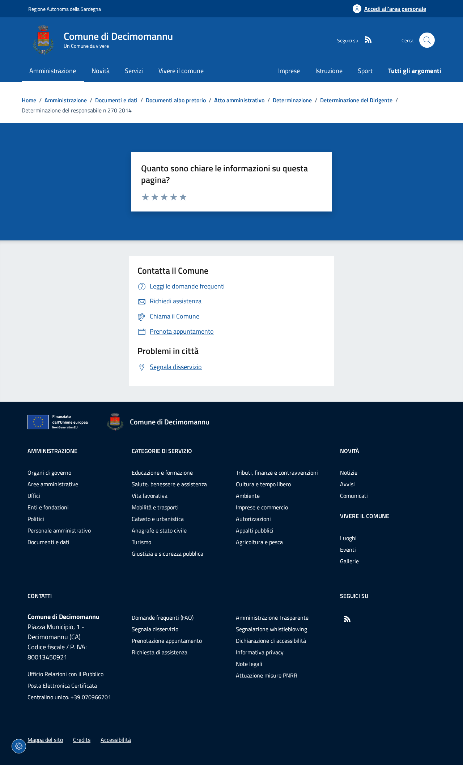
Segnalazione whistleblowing (271, 629)
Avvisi (347, 484)
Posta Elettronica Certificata (62, 685)
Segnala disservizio (155, 629)
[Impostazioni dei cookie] (19, 746)
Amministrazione (65, 100)
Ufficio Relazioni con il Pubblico (65, 674)
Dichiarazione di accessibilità (271, 640)
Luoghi (348, 538)
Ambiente (248, 495)
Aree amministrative (52, 484)
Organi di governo (49, 472)
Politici (35, 518)
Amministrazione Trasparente (272, 617)
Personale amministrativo (59, 530)
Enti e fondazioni (48, 507)
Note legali (249, 663)
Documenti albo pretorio (176, 100)
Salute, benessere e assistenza (169, 484)
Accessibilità (116, 739)
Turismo (141, 542)
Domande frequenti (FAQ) (163, 617)
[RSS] (365, 40)
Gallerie (349, 561)
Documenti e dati (116, 100)
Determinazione (292, 100)
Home (29, 100)
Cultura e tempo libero (263, 484)
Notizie (348, 472)
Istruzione (329, 71)
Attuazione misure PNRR (266, 675)
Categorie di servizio (162, 450)
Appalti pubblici (254, 530)
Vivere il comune (364, 516)
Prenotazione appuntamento (167, 640)
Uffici (33, 495)
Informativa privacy (260, 652)
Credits (81, 739)
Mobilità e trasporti (155, 507)
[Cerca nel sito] (427, 40)
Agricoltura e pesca (259, 542)
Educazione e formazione (162, 472)
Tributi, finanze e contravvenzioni (277, 472)
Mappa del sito (45, 739)
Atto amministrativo (239, 100)
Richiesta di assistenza (159, 652)
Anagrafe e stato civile (159, 530)
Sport (365, 71)
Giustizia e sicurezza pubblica (167, 553)
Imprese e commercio (262, 507)
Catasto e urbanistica (158, 518)
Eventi (348, 549)
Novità (349, 450)
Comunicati (354, 495)
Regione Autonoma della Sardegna (64, 9)
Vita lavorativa (149, 495)
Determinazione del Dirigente (356, 100)
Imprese (289, 71)
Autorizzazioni (253, 518)
